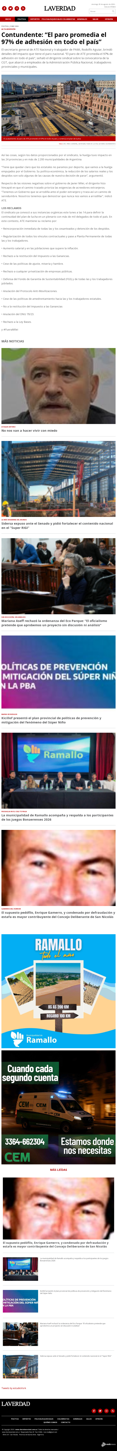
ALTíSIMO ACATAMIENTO (107, 144)
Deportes (35, 19)
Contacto (65, 1422)
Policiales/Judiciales (52, 19)
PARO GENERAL (72, 144)
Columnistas (68, 19)
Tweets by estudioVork (13, 1388)
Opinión (109, 19)
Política (22, 19)
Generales (82, 19)
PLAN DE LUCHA (92, 144)
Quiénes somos (50, 1422)
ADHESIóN (82, 144)
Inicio (8, 19)
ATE (64, 144)
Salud (95, 19)
